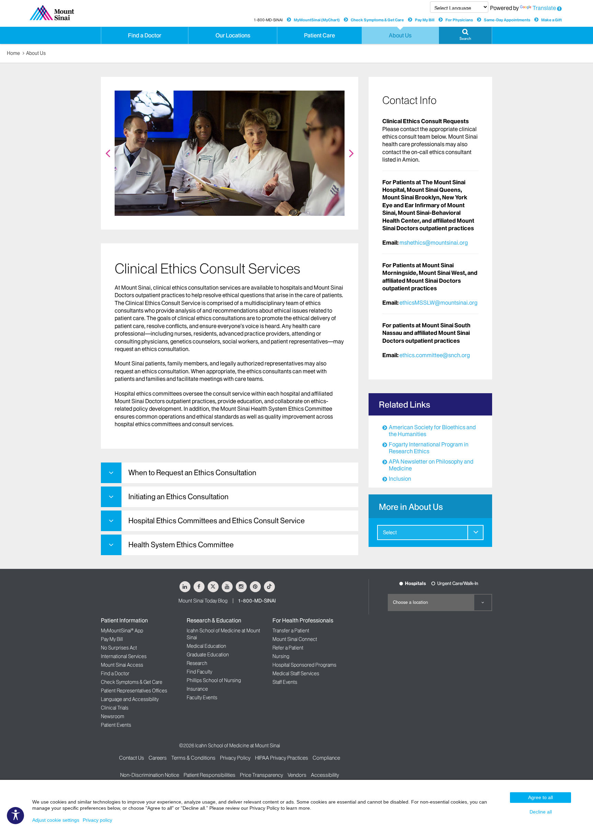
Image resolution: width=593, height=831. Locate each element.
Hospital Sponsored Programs (304, 665)
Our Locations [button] (233, 35)
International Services (124, 656)
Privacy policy (97, 820)
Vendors (297, 775)
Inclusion (400, 478)
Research (197, 663)
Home (13, 53)
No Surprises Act (119, 648)
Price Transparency (261, 775)
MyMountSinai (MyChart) (317, 19)
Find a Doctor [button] (144, 35)
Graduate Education (208, 655)
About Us (36, 53)
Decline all (541, 812)
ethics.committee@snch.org (434, 355)
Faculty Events (202, 697)
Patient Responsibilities (209, 775)
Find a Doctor (115, 673)
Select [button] (390, 532)
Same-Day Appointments (507, 19)
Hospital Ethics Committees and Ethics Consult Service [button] (216, 520)
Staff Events (284, 682)
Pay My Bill (424, 19)
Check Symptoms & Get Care (377, 19)
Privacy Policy (235, 757)
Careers (158, 757)
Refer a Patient (287, 648)
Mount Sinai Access (122, 665)
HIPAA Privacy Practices (281, 757)
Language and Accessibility (130, 699)
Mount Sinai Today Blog (203, 601)
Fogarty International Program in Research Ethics (428, 448)
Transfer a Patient (290, 631)
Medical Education (206, 646)
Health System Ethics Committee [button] (181, 544)
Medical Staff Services (295, 673)
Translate (544, 7)
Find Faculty (199, 672)
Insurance (197, 689)
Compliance (326, 757)
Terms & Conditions (193, 757)
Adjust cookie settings (55, 820)
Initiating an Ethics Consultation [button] (178, 496)
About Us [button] (400, 35)
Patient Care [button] (319, 35)
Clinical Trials (114, 708)
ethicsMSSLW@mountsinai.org (438, 302)
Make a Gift (551, 19)
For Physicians (459, 19)
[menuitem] (430, 532)
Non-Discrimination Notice (149, 775)
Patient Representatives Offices (134, 691)
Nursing (280, 656)
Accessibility (325, 775)
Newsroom (112, 716)
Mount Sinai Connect (294, 639)
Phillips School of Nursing (214, 680)
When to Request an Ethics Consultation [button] (192, 472)
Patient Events (116, 725)
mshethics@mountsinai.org (433, 242)
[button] (465, 35)
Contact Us (131, 757)
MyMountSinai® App (122, 631)
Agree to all (540, 797)
